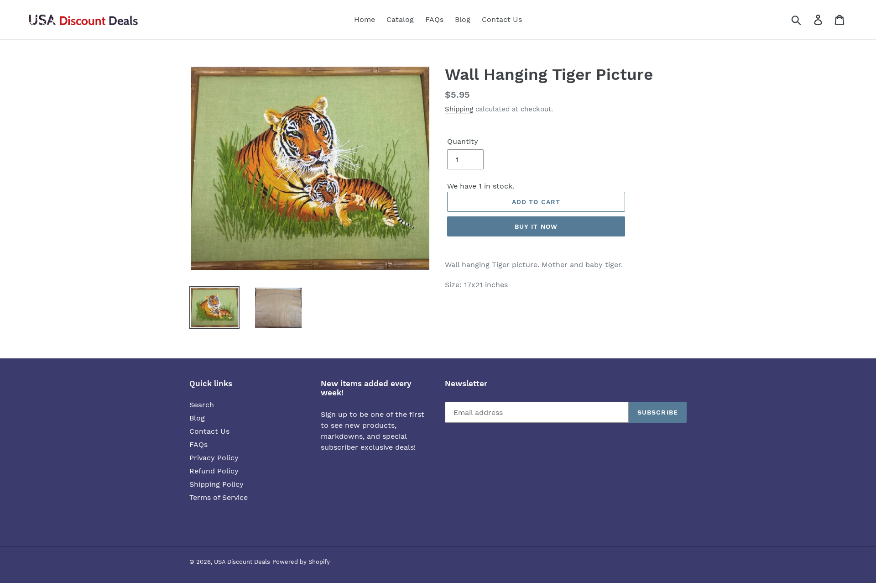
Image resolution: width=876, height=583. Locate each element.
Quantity (462, 141)
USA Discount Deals (242, 561)
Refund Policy (214, 471)
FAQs (198, 444)
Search (201, 404)
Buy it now (536, 226)
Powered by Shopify (301, 561)
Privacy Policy (214, 457)
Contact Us (209, 431)
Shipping (459, 109)
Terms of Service (218, 497)
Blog (197, 418)
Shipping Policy (216, 484)
